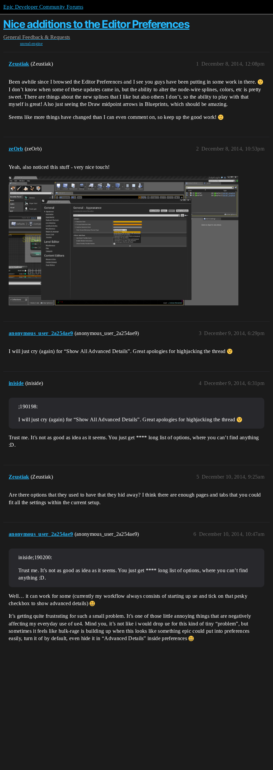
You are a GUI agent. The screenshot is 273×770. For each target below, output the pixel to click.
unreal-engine (31, 43)
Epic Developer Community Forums (43, 7)
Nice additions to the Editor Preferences (96, 24)
